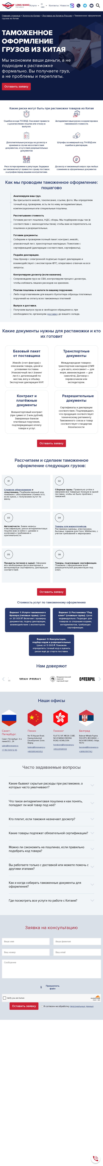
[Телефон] (78, 5)
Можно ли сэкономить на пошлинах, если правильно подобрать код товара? (46, 849)
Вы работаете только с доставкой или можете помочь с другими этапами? (49, 867)
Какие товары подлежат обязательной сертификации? (48, 833)
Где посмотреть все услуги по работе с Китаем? (43, 900)
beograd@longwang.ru (88, 747)
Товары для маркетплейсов (70, 526)
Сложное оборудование (17, 489)
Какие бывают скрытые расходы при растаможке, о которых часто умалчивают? (46, 785)
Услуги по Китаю (31, 15)
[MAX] (72, 5)
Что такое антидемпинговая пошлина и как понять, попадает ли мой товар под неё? (46, 803)
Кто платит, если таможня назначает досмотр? (42, 819)
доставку (52, 314)
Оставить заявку (16, 86)
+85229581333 (60, 749)
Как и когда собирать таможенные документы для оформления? (45, 884)
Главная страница (11, 15)
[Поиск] (98, 5)
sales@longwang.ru (10, 746)
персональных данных (82, 1006)
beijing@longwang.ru (36, 747)
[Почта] (91, 5)
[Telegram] (85, 5)
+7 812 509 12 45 (9, 750)
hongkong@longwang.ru (63, 745)
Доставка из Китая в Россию (57, 15)
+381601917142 (85, 751)
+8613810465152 (35, 751)
